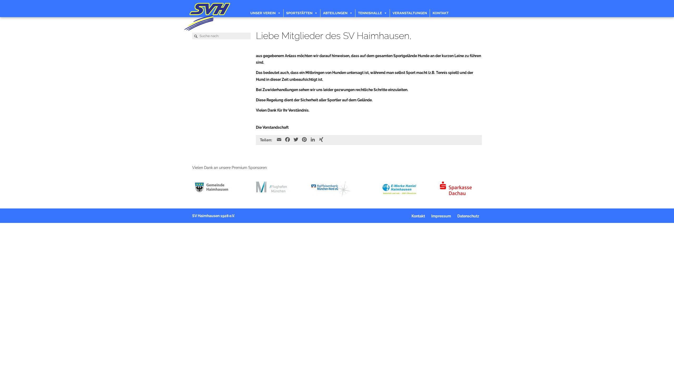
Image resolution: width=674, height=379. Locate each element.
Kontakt (441, 13)
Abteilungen (335, 13)
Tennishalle (370, 13)
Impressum (441, 216)
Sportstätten (299, 13)
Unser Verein (263, 13)
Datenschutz (468, 216)
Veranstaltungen (410, 13)
